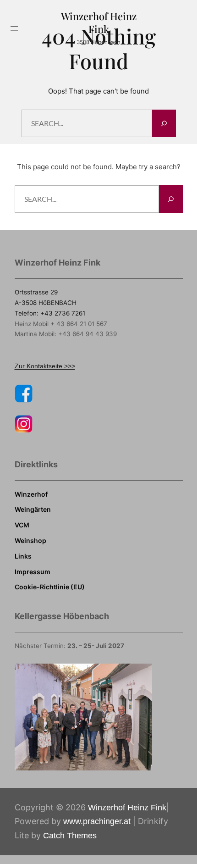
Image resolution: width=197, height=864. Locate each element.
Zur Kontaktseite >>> (45, 366)
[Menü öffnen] (14, 28)
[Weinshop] (30, 540)
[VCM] (22, 525)
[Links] (23, 556)
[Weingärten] (33, 509)
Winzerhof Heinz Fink (99, 22)
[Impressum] (32, 571)
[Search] (164, 123)
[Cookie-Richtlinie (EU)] (50, 587)
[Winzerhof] (31, 494)
